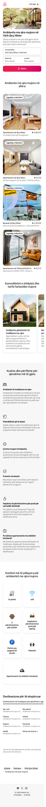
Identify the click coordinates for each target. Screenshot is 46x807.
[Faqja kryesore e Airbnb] (5, 4)
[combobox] (22, 52)
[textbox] (12, 61)
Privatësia (18, 795)
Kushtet (27, 795)
